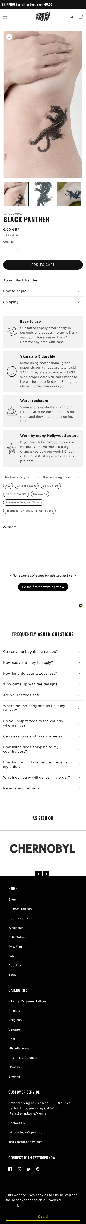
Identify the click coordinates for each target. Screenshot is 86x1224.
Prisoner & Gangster (23, 1057)
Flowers (14, 1067)
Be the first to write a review (43, 587)
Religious (15, 1020)
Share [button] (12, 527)
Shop (12, 899)
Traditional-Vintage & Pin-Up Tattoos (29, 510)
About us (15, 965)
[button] (5, 16)
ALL (7, 485)
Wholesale (15, 927)
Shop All (14, 1076)
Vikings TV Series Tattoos (27, 1001)
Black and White (16, 494)
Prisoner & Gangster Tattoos (23, 502)
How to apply (18, 918)
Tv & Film (15, 946)
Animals (14, 1010)
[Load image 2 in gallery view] (43, 194)
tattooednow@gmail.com (26, 1132)
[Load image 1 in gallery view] (16, 194)
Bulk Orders (17, 937)
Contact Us (16, 1123)
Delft (11, 1039)
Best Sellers (50, 485)
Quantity (8, 241)
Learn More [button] (16, 1206)
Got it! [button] (43, 1216)
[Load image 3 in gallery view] (69, 194)
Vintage (14, 1029)
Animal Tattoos (26, 485)
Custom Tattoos (20, 909)
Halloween (40, 494)
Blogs (12, 974)
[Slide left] (38, 874)
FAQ (11, 956)
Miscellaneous (18, 1048)
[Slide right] (46, 874)
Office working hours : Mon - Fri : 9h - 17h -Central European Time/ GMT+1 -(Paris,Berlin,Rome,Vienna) (40, 1108)
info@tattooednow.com (25, 1141)
